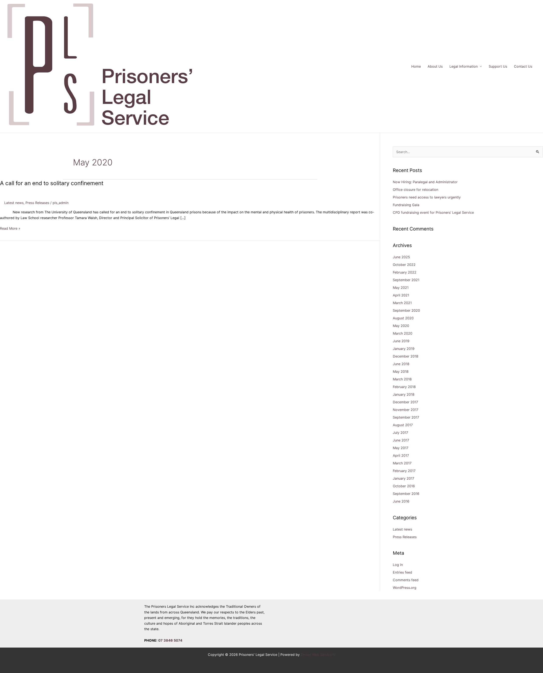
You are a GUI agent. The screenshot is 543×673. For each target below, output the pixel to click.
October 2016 (404, 486)
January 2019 (403, 348)
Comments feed (405, 580)
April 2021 (401, 295)
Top (533, 663)
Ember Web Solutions (318, 654)
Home (416, 66)
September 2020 (406, 310)
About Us (435, 66)
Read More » (10, 228)
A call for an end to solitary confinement (51, 183)
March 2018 (402, 379)
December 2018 (405, 356)
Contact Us (523, 66)
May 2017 (400, 448)
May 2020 (401, 326)
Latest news (14, 203)
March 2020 (402, 333)
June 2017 (401, 440)
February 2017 (404, 471)
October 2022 (404, 264)
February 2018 (404, 387)
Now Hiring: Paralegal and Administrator (425, 182)
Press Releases (37, 203)
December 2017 (405, 402)
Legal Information (463, 66)
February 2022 (404, 272)
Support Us (498, 66)
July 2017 (400, 432)
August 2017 (403, 425)
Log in (398, 565)
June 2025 (401, 257)
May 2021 (401, 287)
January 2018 (403, 394)
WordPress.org (404, 587)
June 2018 (401, 364)
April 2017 (401, 455)
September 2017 (406, 417)
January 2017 (403, 478)
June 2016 (401, 501)
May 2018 (401, 371)
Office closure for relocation (415, 189)
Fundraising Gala (406, 205)
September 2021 (406, 280)
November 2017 (405, 410)
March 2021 (402, 303)
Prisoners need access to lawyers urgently (427, 197)
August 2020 (403, 318)
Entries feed (402, 572)
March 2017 (402, 463)
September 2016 (406, 493)
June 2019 (401, 341)
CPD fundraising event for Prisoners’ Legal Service (433, 212)
